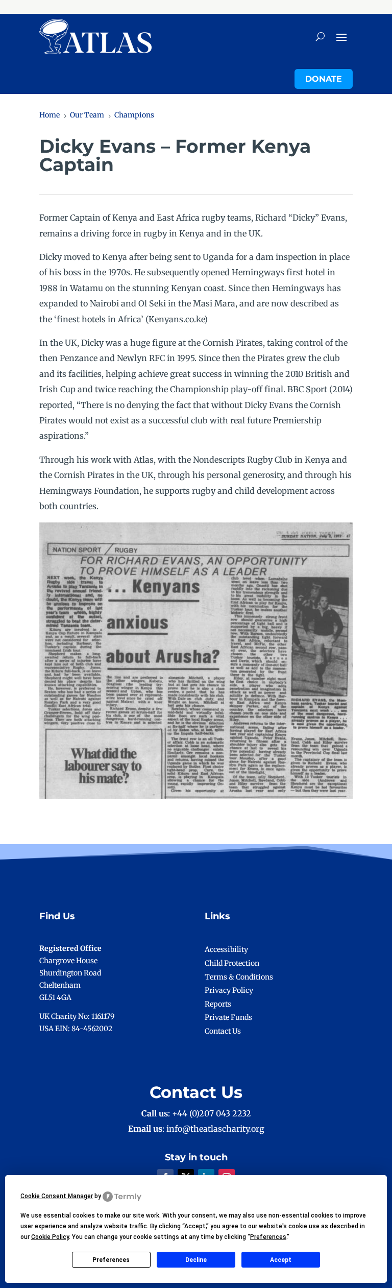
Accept (280, 1259)
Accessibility (226, 949)
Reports (218, 1004)
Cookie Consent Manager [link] (56, 1196)
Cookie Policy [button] (50, 1237)
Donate (323, 79)
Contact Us (223, 1031)
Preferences (111, 1259)
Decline (196, 1259)
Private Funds (228, 1017)
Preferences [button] (268, 1237)
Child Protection (232, 963)
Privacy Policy (229, 990)
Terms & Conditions (239, 977)
